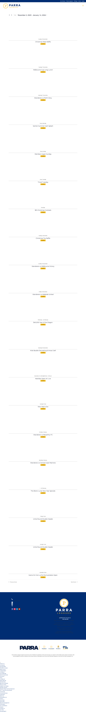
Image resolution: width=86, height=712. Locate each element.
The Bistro (2, 672)
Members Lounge (4, 667)
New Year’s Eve (43, 407)
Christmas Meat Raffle (43, 42)
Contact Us (2, 708)
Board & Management (4, 702)
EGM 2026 (2, 700)
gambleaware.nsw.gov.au (65, 617)
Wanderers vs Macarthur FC (43, 435)
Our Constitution (3, 705)
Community (2, 691)
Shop (1, 677)
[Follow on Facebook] (12, 609)
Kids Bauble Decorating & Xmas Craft (43, 350)
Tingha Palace (3, 670)
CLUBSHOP (2, 679)
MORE (43, 43)
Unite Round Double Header (43, 519)
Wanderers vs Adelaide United (43, 294)
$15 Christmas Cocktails (43, 210)
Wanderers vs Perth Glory (43, 98)
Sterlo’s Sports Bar (4, 674)
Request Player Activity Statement (7, 688)
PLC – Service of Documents (6, 690)
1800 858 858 (65, 619)
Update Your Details (4, 686)
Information (2, 704)
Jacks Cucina (2, 669)
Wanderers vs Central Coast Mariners (43, 463)
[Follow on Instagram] (15, 609)
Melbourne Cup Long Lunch (43, 70)
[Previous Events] (9, 15)
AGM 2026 (2, 701)
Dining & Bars (3, 666)
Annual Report (3, 711)
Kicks (79, 1)
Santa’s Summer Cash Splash (43, 126)
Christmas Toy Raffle (43, 238)
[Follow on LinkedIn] (17, 609)
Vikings (75, 1)
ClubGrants (2, 694)
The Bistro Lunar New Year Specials (43, 491)
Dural (83, 1)
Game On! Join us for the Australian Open (43, 575)
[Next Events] (11, 15)
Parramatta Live (3, 697)
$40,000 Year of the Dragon (43, 322)
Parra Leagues (69, 1)
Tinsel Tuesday (43, 182)
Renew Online (3, 684)
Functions (2, 676)
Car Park (2, 709)
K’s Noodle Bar (3, 673)
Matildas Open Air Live (43, 378)
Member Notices (3, 687)
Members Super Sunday (43, 154)
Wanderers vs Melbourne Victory (43, 266)
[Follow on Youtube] (19, 609)
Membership (2, 681)
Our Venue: (62, 1)
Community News (4, 693)
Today (15, 15)
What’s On (2, 663)
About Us (2, 695)
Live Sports (2, 665)
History (1, 698)
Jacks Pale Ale (3, 680)
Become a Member (4, 683)
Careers (1, 707)
